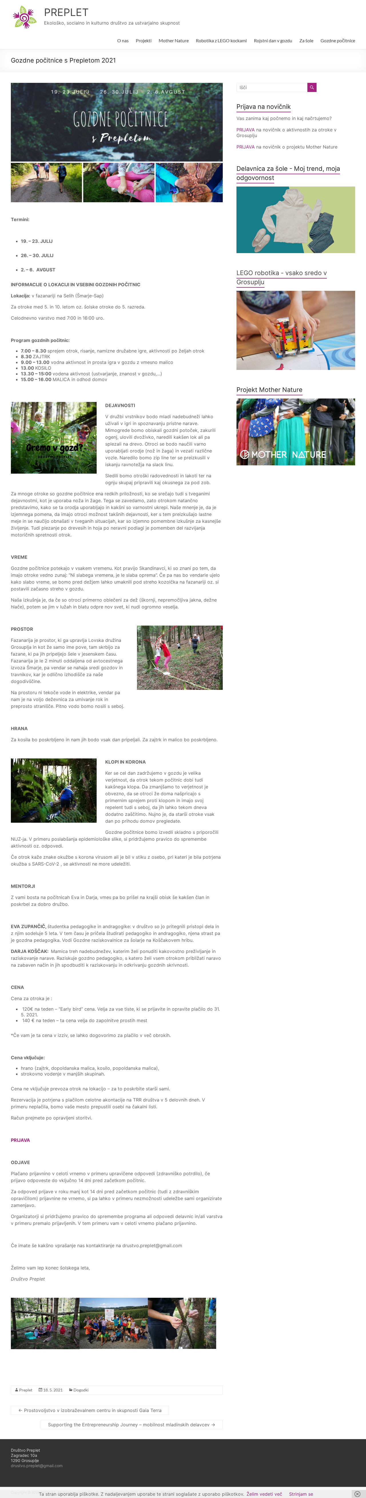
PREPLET (66, 12)
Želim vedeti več (264, 1494)
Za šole (306, 40)
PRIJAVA (246, 130)
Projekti (144, 40)
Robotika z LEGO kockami (221, 40)
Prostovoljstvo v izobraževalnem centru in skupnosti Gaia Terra (90, 1410)
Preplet (25, 1389)
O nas (123, 40)
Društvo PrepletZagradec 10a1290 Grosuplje (25, 1455)
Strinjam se (301, 1494)
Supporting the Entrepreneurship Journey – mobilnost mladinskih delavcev (131, 1424)
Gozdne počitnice (338, 40)
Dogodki (81, 1389)
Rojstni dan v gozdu (273, 40)
